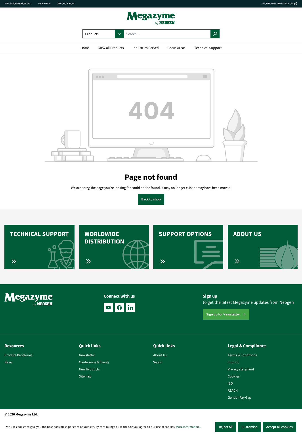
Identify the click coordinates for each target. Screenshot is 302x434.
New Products (89, 369)
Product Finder (66, 4)
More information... (188, 427)
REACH (233, 390)
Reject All (226, 427)
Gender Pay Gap (239, 397)
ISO (230, 383)
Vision (157, 362)
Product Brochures (18, 355)
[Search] (215, 33)
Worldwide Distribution (17, 4)
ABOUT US (247, 234)
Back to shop (151, 199)
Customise (249, 427)
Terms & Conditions (242, 355)
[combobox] (167, 33)
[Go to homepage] (151, 18)
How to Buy (44, 4)
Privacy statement (241, 369)
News (8, 362)
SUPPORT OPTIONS (185, 234)
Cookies (234, 376)
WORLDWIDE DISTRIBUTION (104, 238)
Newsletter (87, 355)
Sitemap (85, 376)
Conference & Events (94, 362)
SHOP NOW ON (277, 4)
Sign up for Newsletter (223, 314)
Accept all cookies (279, 427)
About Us (160, 355)
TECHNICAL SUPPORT (39, 234)
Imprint (233, 362)
